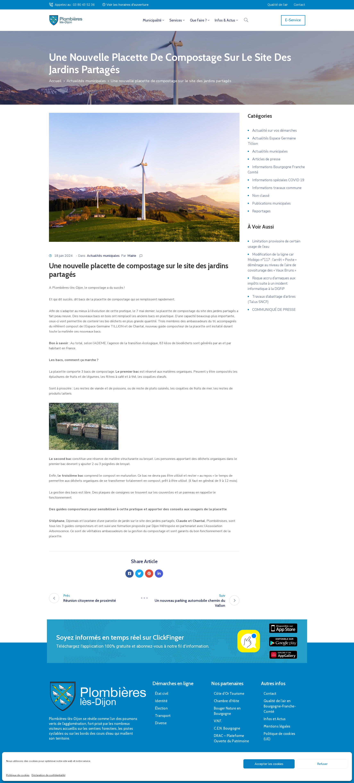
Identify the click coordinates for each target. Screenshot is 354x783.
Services (175, 20)
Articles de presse (266, 159)
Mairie (131, 255)
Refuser (322, 764)
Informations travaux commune (277, 188)
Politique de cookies (18, 775)
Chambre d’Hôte (226, 701)
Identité (161, 701)
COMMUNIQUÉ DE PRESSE (274, 309)
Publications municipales (271, 203)
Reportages (261, 211)
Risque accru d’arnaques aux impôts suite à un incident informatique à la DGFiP (271, 283)
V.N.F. (218, 721)
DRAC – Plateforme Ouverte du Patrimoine (231, 738)
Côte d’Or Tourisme (229, 693)
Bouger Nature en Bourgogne (227, 711)
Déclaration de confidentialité (48, 775)
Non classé (260, 195)
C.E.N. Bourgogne (227, 728)
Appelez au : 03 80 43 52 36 (75, 5)
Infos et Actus (275, 719)
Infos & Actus (225, 20)
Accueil (55, 80)
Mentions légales (277, 726)
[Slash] (144, 598)
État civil (161, 693)
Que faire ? (198, 20)
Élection (161, 708)
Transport (162, 716)
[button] (125, 4)
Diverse (161, 723)
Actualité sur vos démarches (274, 130)
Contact (270, 693)
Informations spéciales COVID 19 (278, 180)
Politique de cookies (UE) (279, 736)
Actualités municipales (86, 80)
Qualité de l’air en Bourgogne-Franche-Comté (280, 706)
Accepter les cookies (269, 764)
